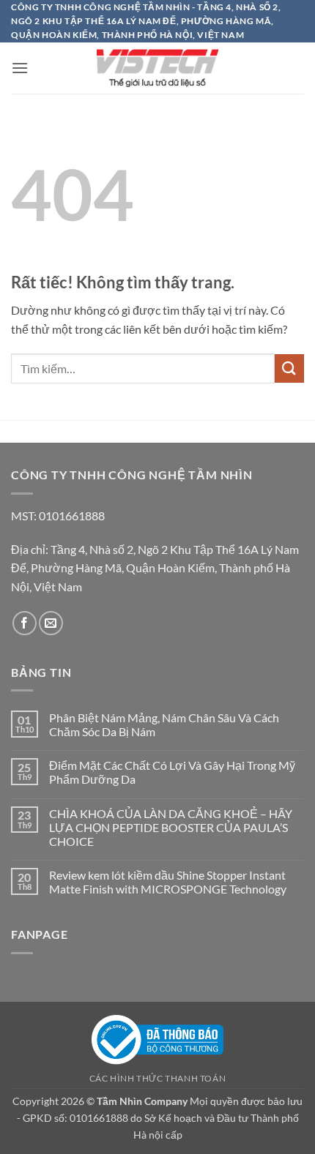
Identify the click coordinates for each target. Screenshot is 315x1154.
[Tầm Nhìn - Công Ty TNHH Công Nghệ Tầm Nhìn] (157, 68)
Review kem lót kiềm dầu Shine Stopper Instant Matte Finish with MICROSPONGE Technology (169, 882)
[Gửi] (289, 368)
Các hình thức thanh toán (157, 1078)
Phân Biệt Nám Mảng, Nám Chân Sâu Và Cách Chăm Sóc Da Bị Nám (164, 724)
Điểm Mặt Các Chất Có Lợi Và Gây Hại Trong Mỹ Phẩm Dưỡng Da (172, 772)
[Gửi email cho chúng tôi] (51, 623)
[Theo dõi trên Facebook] (24, 623)
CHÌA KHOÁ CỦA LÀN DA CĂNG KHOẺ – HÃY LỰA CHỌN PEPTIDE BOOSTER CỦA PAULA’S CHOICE (170, 827)
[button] (20, 68)
